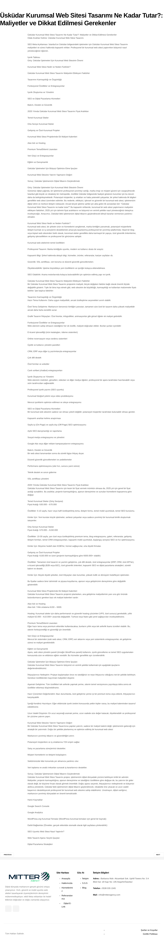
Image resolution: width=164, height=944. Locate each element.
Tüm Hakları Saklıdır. (14, 934)
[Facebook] (8, 908)
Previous (8, 855)
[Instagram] (16, 908)
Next (158, 855)
